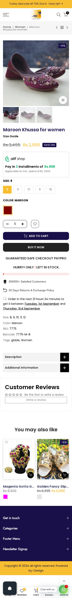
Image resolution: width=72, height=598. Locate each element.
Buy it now (36, 247)
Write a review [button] (36, 400)
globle (15, 340)
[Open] (10, 588)
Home (7, 27)
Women (20, 27)
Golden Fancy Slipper (54, 486)
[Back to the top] (64, 581)
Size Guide (10, 136)
